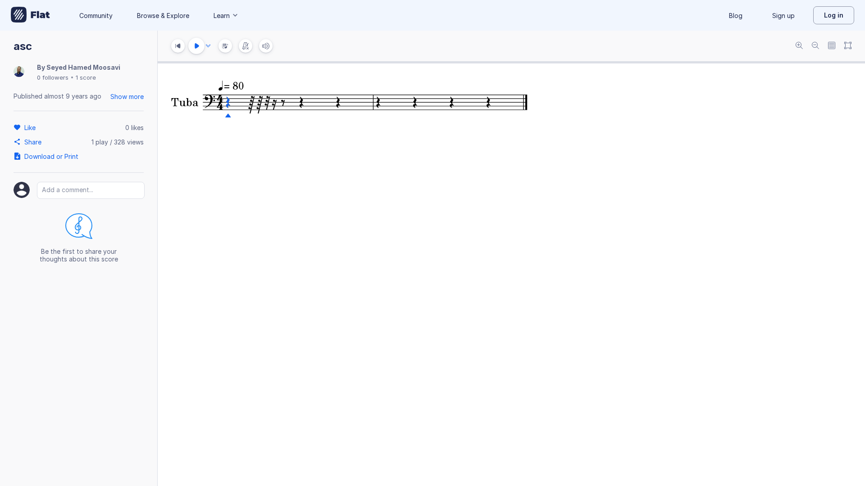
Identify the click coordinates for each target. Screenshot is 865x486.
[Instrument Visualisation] (225, 46)
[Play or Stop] (196, 46)
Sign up (783, 15)
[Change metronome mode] (245, 46)
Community (96, 15)
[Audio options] (208, 46)
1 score (86, 77)
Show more (127, 96)
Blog (735, 15)
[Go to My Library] (30, 15)
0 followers (52, 77)
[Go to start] (178, 46)
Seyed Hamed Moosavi (83, 67)
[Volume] (266, 46)
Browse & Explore (163, 15)
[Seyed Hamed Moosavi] (19, 72)
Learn (222, 15)
